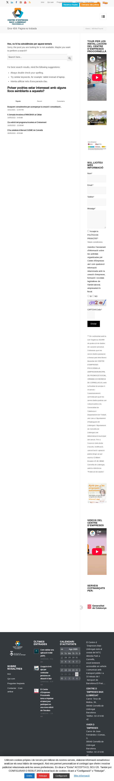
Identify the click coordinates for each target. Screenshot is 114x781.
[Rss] (29, 2)
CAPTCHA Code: (94, 309)
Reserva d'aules (71, 5)
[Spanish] (104, 2)
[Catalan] (98, 2)
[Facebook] (16, 2)
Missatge (91, 208)
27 (62, 657)
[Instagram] (21, 2)
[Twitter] (7, 2)
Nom (89, 173)
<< (62, 649)
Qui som (50, 2)
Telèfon (90, 197)
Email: (90, 185)
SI (91, 296)
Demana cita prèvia (90, 5)
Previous (80, 606)
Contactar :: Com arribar (85, 2)
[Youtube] (25, 2)
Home (88, 28)
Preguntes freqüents (64, 2)
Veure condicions (95, 242)
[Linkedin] (12, 2)
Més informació (82, 775)
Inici (42, 2)
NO (96, 296)
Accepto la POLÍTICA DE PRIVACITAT (92, 235)
